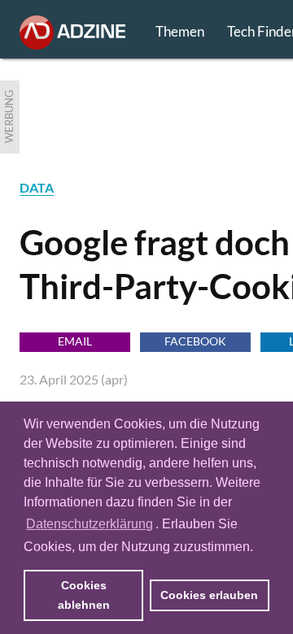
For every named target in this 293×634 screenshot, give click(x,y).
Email (75, 341)
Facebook (195, 341)
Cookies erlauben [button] (209, 594)
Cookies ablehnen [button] (84, 595)
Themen (179, 31)
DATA (37, 187)
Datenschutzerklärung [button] (89, 524)
